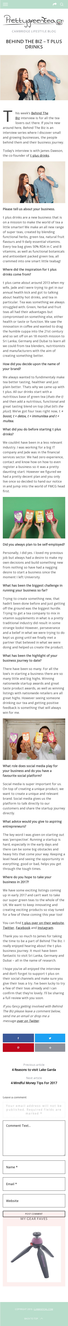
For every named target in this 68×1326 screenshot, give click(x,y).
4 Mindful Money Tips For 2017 (34, 1080)
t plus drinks (39, 155)
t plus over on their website (43, 923)
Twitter (8, 928)
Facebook (23, 928)
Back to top (31, 1318)
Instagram (45, 928)
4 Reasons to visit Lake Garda (34, 1067)
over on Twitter (28, 1021)
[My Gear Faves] (34, 1254)
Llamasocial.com (43, 1309)
